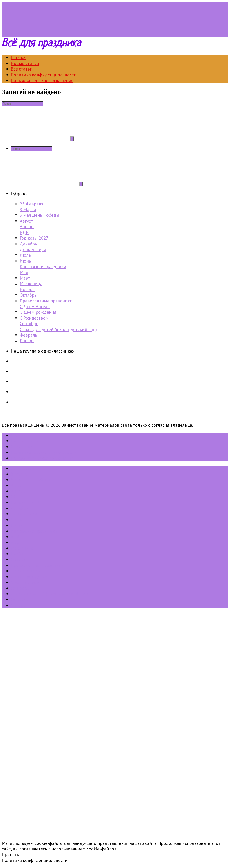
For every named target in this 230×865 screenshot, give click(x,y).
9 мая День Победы (39, 215)
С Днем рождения (38, 312)
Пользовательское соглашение (42, 80)
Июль (25, 255)
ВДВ (24, 232)
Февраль (28, 335)
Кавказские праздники (43, 266)
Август (26, 221)
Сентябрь (29, 324)
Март (25, 278)
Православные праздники (46, 301)
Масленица (31, 284)
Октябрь (28, 295)
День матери (33, 249)
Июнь (25, 261)
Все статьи (22, 69)
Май (24, 272)
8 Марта (28, 209)
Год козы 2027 (34, 238)
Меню (7, 34)
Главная (18, 57)
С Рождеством (34, 318)
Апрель (27, 226)
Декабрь (28, 244)
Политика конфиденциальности (44, 75)
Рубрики (23, 34)
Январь (27, 341)
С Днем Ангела (35, 306)
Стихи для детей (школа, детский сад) (58, 329)
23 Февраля (31, 204)
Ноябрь (27, 289)
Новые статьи (25, 63)
